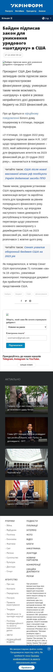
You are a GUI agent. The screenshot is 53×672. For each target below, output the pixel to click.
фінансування (41, 294)
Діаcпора (11, 567)
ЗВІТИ (10, 635)
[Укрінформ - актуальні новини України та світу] (26, 5)
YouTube (34, 359)
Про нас (10, 584)
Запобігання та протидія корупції (15, 615)
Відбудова (11, 530)
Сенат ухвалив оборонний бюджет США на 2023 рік (25, 252)
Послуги (9, 11)
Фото (29, 535)
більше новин (26, 365)
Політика (11, 534)
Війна (9, 525)
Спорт (10, 571)
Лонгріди (31, 553)
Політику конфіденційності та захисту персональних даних (26, 659)
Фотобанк (19, 11)
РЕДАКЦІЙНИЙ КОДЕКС (14, 640)
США (29, 294)
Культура (11, 562)
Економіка (11, 539)
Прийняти (26, 667)
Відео (29, 539)
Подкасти (32, 521)
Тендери (11, 609)
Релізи (30, 576)
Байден (8, 294)
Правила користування (13, 603)
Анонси (42, 11)
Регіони (10, 553)
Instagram (19, 359)
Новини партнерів (32, 558)
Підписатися (15, 345)
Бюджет (18, 294)
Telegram (8, 359)
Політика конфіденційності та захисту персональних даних (15, 626)
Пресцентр (31, 11)
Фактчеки (11, 544)
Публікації (32, 525)
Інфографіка (33, 548)
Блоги (29, 544)
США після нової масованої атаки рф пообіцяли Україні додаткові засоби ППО (26, 174)
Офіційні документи (32, 570)
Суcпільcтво (12, 557)
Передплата (12, 593)
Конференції (33, 564)
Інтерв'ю (31, 530)
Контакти (11, 588)
